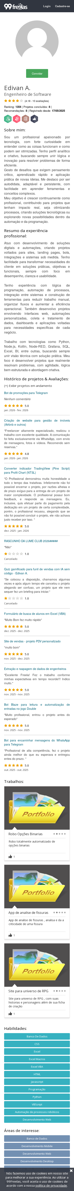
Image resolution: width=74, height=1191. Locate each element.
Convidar (37, 73)
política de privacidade (51, 1185)
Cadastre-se (62, 6)
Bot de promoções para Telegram (26, 393)
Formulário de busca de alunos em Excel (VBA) (35, 614)
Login (47, 6)
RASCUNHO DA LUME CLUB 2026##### (31, 541)
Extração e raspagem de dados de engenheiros (35, 669)
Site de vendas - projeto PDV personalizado (32, 641)
